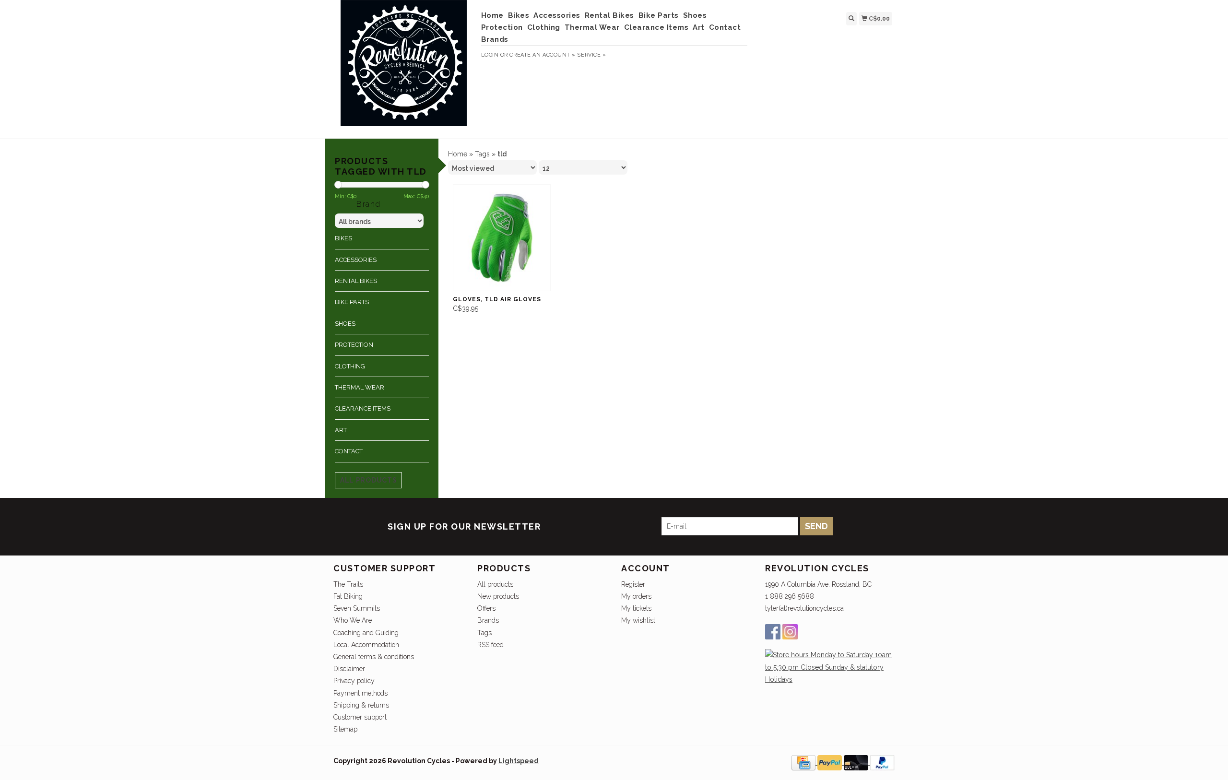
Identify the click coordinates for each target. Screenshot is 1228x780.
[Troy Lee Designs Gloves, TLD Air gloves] (501, 238)
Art (699, 27)
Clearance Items (656, 27)
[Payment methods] (804, 762)
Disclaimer (349, 669)
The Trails (348, 584)
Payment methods (360, 693)
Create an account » (542, 55)
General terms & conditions (373, 657)
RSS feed (490, 645)
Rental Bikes (609, 15)
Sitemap (345, 729)
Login (490, 55)
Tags (482, 154)
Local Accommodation (366, 645)
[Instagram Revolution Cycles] (790, 631)
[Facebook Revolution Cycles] (772, 631)
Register (633, 584)
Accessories (556, 15)
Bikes (519, 15)
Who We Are (352, 620)
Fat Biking (348, 596)
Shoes (695, 15)
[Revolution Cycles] (404, 68)
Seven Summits (356, 608)
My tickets (636, 608)
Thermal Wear (592, 27)
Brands (494, 39)
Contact (725, 27)
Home (492, 15)
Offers (486, 608)
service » (591, 55)
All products (368, 480)
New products (498, 596)
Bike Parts (658, 15)
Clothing (543, 27)
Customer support (360, 717)
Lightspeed (518, 761)
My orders (636, 596)
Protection (502, 27)
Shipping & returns (361, 705)
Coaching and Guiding (366, 633)
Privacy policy (354, 681)
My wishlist (638, 620)
